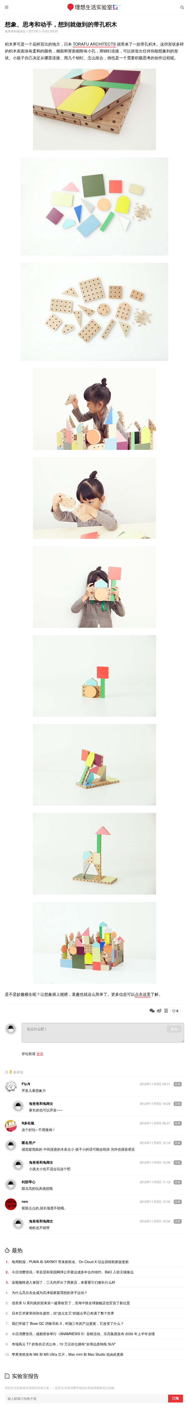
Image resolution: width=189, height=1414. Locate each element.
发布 (174, 1029)
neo (25, 1201)
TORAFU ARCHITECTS (94, 44)
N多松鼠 (28, 1122)
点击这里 (143, 994)
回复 (178, 1084)
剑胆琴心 (28, 1181)
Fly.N (26, 1083)
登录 (39, 1053)
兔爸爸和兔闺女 (15, 31)
